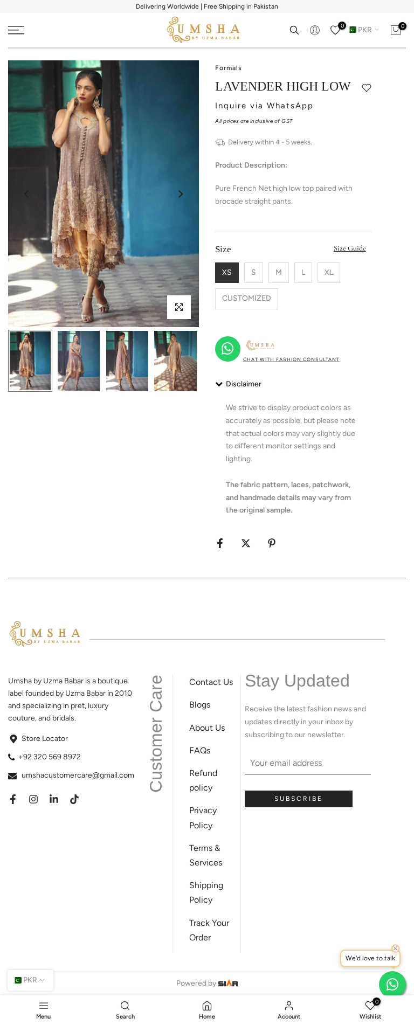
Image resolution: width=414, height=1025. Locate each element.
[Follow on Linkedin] (54, 799)
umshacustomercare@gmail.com (78, 775)
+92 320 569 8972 (49, 756)
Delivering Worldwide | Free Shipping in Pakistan (207, 6)
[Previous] (27, 194)
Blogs (199, 705)
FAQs (199, 750)
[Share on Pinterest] (272, 543)
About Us (207, 728)
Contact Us (211, 682)
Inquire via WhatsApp (264, 105)
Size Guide (350, 248)
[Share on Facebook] (220, 543)
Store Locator (45, 738)
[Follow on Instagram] (33, 799)
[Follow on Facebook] (13, 799)
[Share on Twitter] (246, 543)
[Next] (180, 194)
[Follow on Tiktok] (74, 799)
